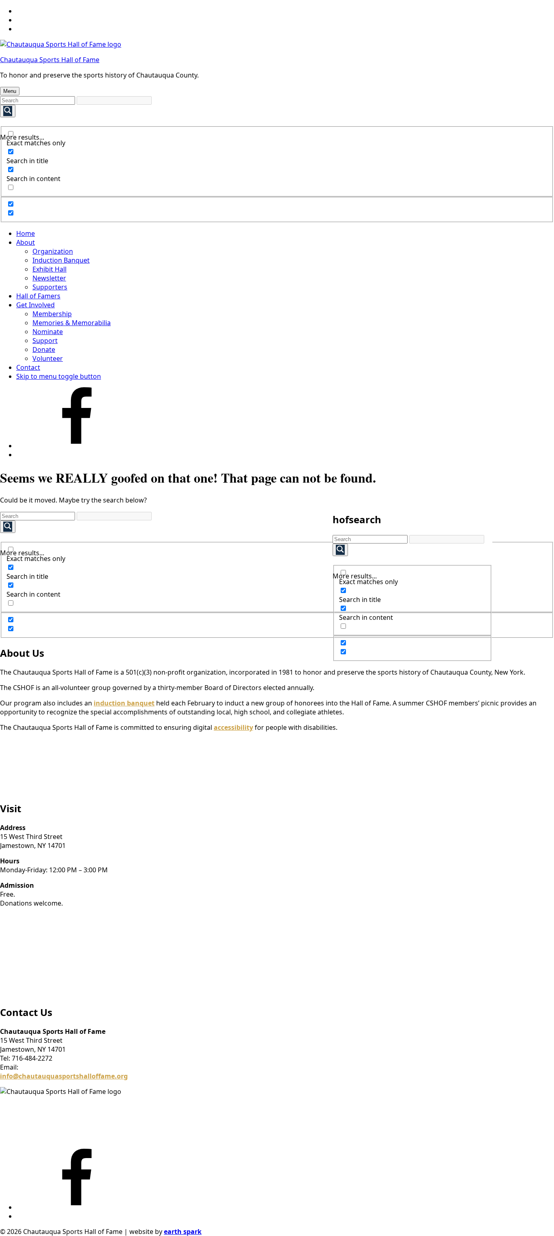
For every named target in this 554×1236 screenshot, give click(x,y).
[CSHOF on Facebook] (77, 445)
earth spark (183, 1231)
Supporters (49, 287)
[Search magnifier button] (7, 111)
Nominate (47, 331)
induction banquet (124, 703)
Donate (43, 349)
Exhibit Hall (49, 269)
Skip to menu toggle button (58, 376)
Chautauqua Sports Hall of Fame (49, 59)
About (25, 242)
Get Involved (35, 304)
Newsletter (49, 278)
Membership (52, 313)
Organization (52, 251)
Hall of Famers (38, 295)
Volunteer (47, 358)
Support (45, 340)
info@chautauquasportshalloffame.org (64, 1076)
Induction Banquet (61, 260)
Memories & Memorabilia (71, 322)
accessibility (233, 727)
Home (25, 233)
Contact (28, 367)
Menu (9, 91)
